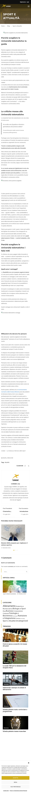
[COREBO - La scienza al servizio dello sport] (6, 6)
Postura (17, 618)
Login (28, 2)
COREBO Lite (15, 484)
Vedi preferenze (15, 786)
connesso (10, 566)
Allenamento (9, 606)
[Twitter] (28, 466)
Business (9, 611)
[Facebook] (25, 466)
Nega (15, 782)
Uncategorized (21, 621)
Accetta (15, 778)
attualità (7, 462)
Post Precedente (7, 508)
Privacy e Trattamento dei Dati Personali (18, 790)
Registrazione (23, 2)
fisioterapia (15, 616)
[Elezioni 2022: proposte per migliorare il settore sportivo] (13, 532)
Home (3, 26)
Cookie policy (6, 790)
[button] (28, 763)
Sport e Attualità (17, 26)
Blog (8, 26)
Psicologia (23, 618)
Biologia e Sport (19, 609)
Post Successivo (23, 508)
